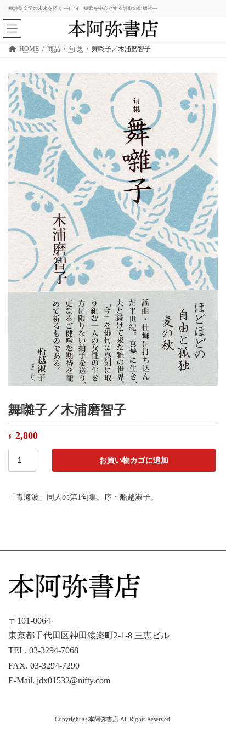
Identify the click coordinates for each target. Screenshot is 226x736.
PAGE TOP (209, 701)
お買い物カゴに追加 (133, 460)
